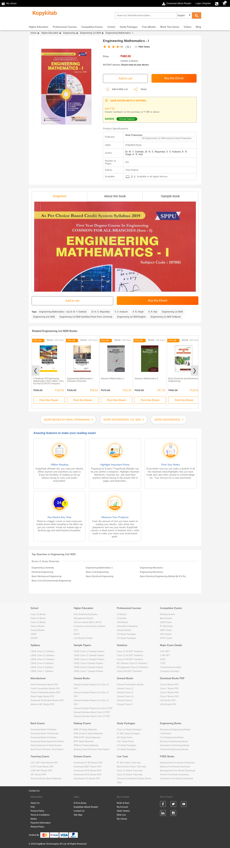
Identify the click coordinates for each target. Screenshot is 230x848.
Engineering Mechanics (151, 567)
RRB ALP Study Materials (86, 745)
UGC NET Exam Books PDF (44, 762)
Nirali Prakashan (133, 135)
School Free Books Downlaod (174, 774)
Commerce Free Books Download (176, 778)
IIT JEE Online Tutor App (129, 762)
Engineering (69, 33)
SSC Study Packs (125, 741)
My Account (122, 807)
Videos (187, 27)
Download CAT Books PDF (87, 778)
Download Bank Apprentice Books (47, 741)
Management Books (83, 618)
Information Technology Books (174, 745)
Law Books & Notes (83, 638)
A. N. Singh (138, 312)
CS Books (121, 618)
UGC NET (165, 651)
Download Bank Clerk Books (45, 733)
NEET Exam (166, 630)
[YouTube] (184, 804)
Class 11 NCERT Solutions (130, 655)
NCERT (34, 638)
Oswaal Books (38, 630)
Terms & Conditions (40, 815)
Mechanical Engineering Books (175, 729)
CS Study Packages (126, 638)
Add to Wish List (120, 89)
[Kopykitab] (44, 13)
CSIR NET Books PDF (41, 770)
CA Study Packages (126, 634)
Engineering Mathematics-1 (99, 567)
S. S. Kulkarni (121, 312)
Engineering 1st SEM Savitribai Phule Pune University (86, 317)
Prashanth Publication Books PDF (47, 700)
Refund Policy (37, 826)
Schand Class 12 (125, 688)
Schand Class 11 (125, 692)
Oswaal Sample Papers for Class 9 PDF (93, 708)
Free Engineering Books (85, 614)
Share (144, 89)
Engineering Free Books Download (177, 762)
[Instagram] (173, 813)
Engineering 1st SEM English (131, 317)
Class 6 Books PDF (169, 692)
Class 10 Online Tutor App (129, 774)
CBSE (33, 634)
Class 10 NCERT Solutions (130, 659)
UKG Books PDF (168, 704)
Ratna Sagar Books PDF (42, 696)
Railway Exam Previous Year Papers (91, 749)
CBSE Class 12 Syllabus (43, 651)
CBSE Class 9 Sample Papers (88, 663)
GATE (162, 659)
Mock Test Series (169, 27)
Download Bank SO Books (43, 737)
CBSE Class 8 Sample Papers (88, 667)
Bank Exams (166, 618)
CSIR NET (165, 655)
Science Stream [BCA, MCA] (87, 622)
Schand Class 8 (124, 704)
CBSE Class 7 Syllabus (42, 671)
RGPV (77, 634)
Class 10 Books (38, 622)
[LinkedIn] (163, 813)
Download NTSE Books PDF (88, 770)
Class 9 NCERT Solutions (129, 671)
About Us (35, 803)
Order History (123, 811)
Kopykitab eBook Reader (86, 807)
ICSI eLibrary (80, 803)
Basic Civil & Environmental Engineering (51, 580)
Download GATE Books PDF (87, 774)
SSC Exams (166, 634)
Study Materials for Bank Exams (46, 745)
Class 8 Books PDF (169, 684)
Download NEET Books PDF (88, 766)
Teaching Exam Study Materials (46, 778)
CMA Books (122, 622)
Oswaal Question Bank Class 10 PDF (92, 716)
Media (34, 819)
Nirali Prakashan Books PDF (44, 684)
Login (198, 3)
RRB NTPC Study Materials (87, 737)
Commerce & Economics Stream (89, 626)
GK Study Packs (124, 737)
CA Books (121, 614)
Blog (198, 27)
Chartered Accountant (170, 667)
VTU (76, 630)
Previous (35, 370)
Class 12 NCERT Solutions (130, 651)
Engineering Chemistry (43, 567)
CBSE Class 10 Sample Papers (89, 659)
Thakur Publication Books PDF (45, 692)
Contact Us (34, 790)
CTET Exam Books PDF (42, 766)
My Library (122, 819)
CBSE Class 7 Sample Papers (88, 671)
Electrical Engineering (42, 572)
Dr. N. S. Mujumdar (100, 312)
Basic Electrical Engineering (99, 576)
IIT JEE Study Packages (128, 733)
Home (33, 33)
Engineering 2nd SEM (44, 317)
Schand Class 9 (124, 700)
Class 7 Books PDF (169, 688)
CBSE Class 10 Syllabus (43, 659)
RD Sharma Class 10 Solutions (132, 663)
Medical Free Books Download (175, 766)
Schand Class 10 (125, 696)
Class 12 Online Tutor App (129, 770)
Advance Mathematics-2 (146, 378)
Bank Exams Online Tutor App (131, 766)
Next (194, 370)
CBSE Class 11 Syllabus (42, 655)
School (111, 27)
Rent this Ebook (49, 400)
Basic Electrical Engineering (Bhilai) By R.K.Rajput (164, 576)
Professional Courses (65, 27)
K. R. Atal (152, 312)
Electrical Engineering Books (174, 741)
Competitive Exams (92, 27)
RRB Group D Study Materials (88, 733)
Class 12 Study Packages (129, 729)
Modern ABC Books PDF (42, 704)
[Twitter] (173, 804)
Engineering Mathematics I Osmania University (80, 379)
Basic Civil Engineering (97, 572)
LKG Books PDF (168, 700)
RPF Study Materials (84, 741)
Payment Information (41, 823)
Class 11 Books (38, 618)
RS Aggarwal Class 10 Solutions (132, 667)
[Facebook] (163, 804)
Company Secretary (169, 671)
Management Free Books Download (177, 770)
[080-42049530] (216, 3)
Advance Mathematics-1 (112, 378)
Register (207, 3)
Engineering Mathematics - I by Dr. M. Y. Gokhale (63, 312)
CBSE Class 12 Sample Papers (89, 651)
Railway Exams (167, 614)
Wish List (121, 815)
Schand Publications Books (130, 684)
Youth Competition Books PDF (45, 688)
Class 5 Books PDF (169, 696)
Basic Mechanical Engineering (46, 576)
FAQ (33, 807)
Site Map (78, 815)
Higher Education (38, 27)
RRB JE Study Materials (85, 729)
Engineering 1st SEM (90, 33)
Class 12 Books (38, 614)
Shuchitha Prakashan (127, 626)
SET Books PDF (38, 774)
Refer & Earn (123, 803)
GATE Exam (166, 622)
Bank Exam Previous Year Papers (47, 749)
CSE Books (165, 733)
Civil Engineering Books (171, 737)
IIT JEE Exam (166, 626)
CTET (162, 663)
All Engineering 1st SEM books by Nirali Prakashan (167, 138)
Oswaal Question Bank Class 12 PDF (92, 712)
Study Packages (128, 27)
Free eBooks (149, 27)
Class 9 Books (38, 626)
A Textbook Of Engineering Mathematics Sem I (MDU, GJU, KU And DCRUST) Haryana (48, 381)
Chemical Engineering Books (174, 749)
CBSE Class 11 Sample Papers (89, 655)
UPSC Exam (166, 638)
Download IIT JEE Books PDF (88, 762)
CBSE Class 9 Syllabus (42, 663)
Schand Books (124, 630)
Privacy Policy (37, 811)
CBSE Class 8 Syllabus (42, 667)
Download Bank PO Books (43, 729)
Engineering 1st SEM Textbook (166, 317)
